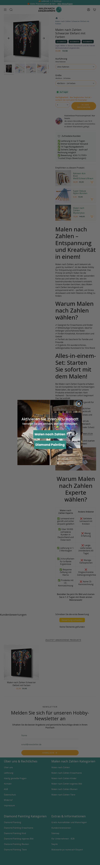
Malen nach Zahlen (50, 434)
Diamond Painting (50, 445)
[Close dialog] (79, 403)
